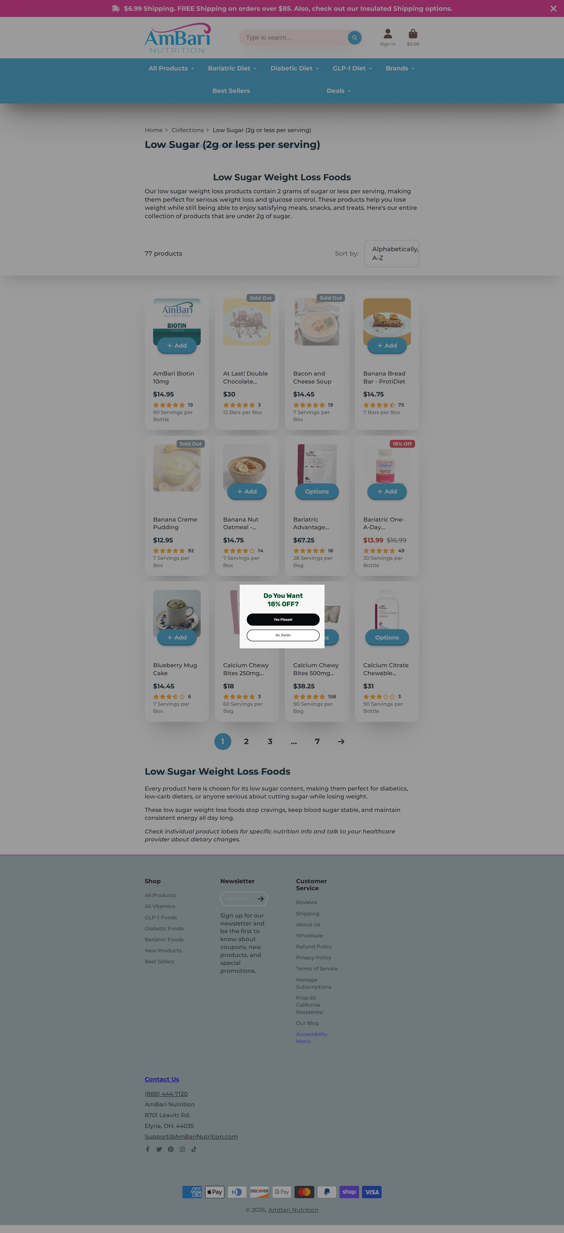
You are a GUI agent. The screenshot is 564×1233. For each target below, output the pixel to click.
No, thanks (283, 635)
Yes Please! (283, 619)
